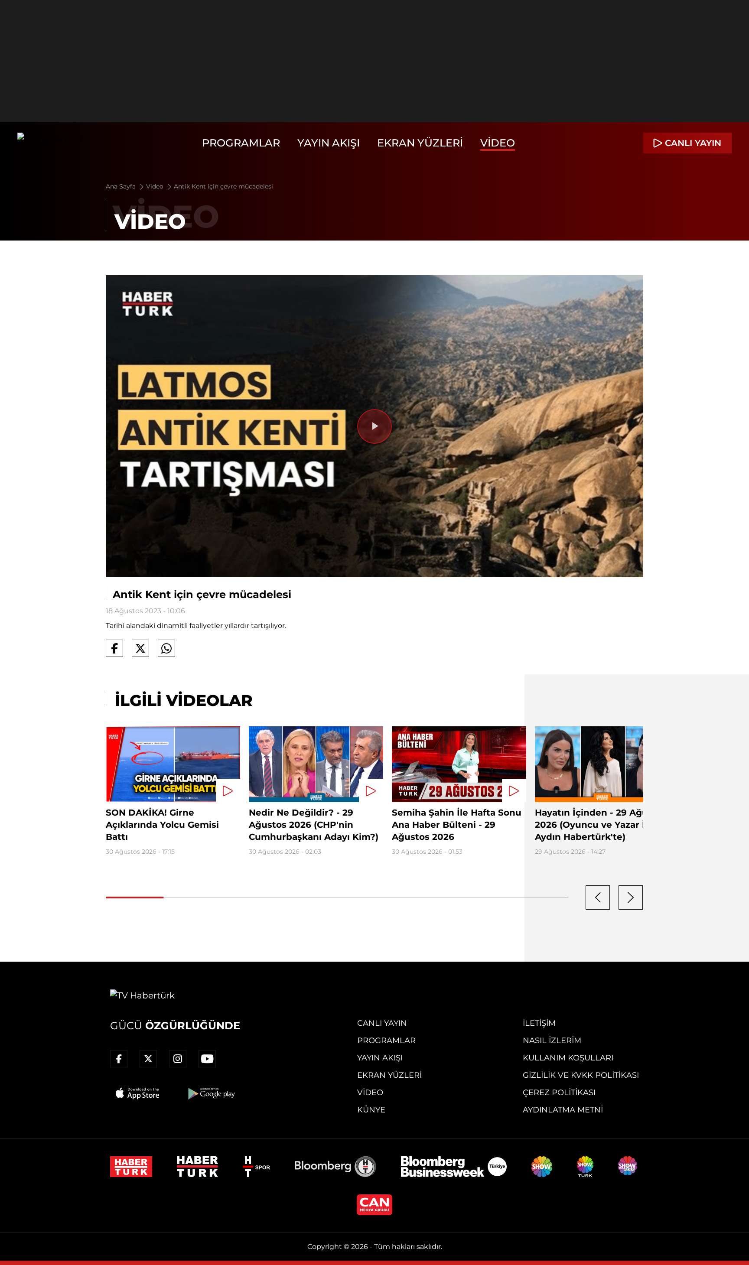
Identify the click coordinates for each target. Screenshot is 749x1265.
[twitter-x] (148, 1058)
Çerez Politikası (559, 1092)
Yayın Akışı (328, 143)
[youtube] (207, 1058)
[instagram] (177, 1058)
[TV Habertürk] (49, 143)
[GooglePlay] (210, 1093)
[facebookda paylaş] (114, 648)
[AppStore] (138, 1093)
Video (497, 143)
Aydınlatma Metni (563, 1110)
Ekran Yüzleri (420, 143)
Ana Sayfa (121, 186)
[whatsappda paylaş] (166, 648)
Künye (371, 1110)
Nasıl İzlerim (552, 1040)
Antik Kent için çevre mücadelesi (223, 186)
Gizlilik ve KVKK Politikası (581, 1075)
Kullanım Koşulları (568, 1058)
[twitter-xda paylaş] (140, 648)
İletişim (539, 1023)
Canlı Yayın (382, 1023)
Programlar (241, 143)
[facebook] (118, 1058)
